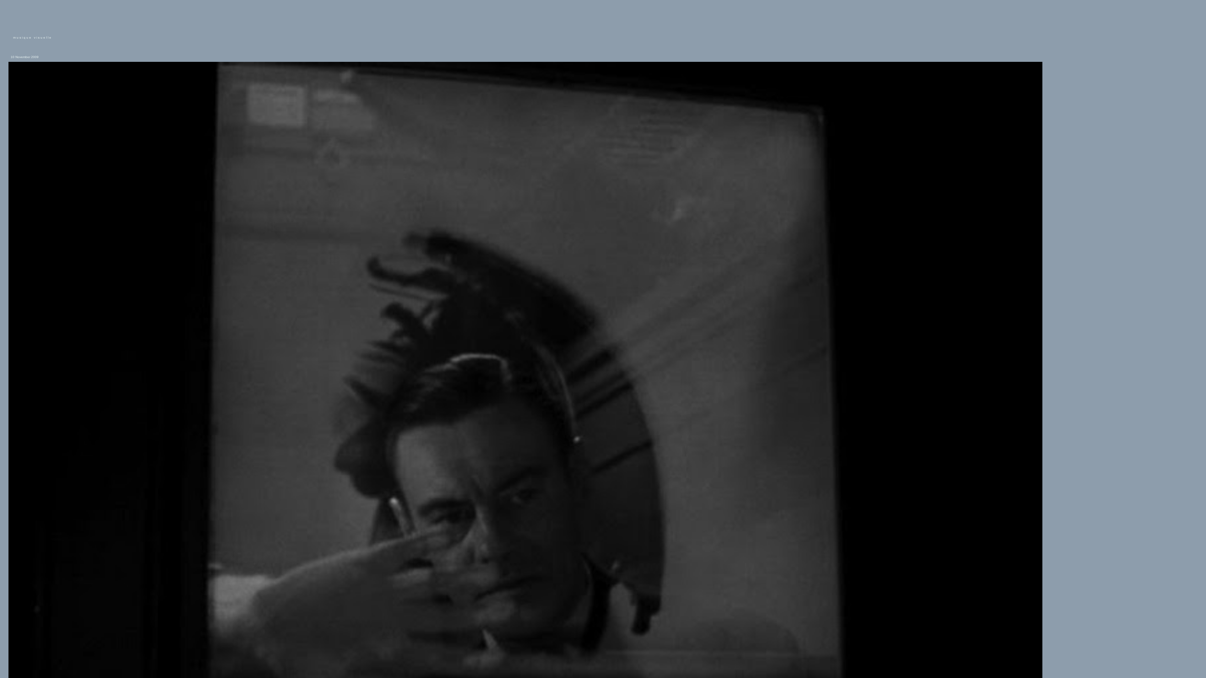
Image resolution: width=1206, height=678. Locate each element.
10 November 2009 (25, 57)
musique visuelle (32, 37)
